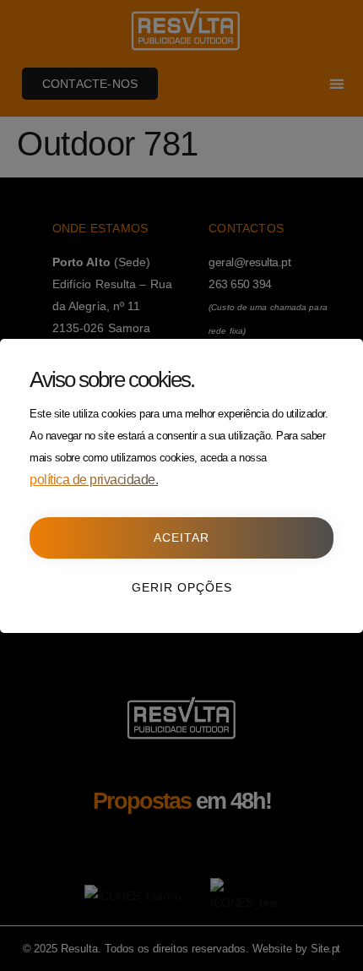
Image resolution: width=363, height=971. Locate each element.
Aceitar (181, 537)
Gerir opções (182, 587)
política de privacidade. (94, 479)
